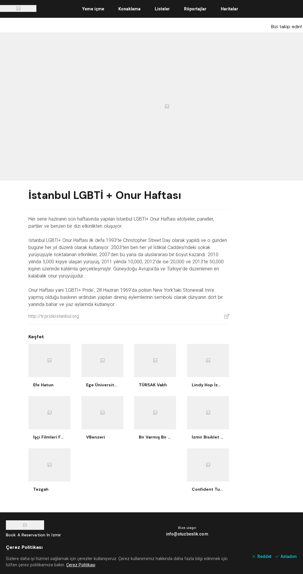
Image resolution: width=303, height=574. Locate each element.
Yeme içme (93, 9)
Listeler (162, 9)
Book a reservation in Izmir (33, 535)
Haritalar (229, 9)
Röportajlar (195, 9)
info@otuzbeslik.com (187, 534)
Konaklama (129, 9)
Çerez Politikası (80, 564)
